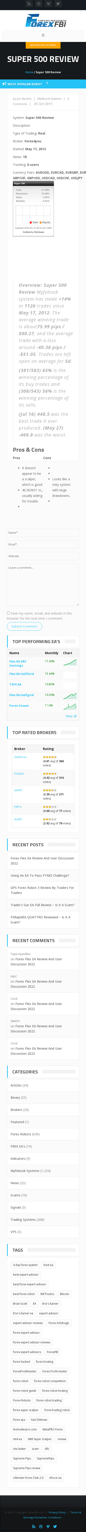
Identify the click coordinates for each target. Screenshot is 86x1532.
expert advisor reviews (28, 1323)
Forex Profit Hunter (54, 1371)
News (15, 1183)
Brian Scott (20, 1304)
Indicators (18, 1158)
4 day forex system (25, 1265)
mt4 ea (17, 1439)
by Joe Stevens (22, 99)
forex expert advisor (26, 1333)
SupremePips (45, 1458)
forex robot (20, 1381)
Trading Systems (23, 1219)
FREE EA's (18, 1146)
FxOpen (19, 774)
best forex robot (24, 1294)
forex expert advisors (27, 1352)
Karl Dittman (39, 1420)
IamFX (18, 790)
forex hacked (21, 1362)
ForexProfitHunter (24, 1371)
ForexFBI (52, 1352)
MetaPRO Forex (53, 1429)
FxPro (18, 807)
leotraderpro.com (25, 1429)
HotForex (20, 757)
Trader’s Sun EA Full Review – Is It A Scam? (43, 905)
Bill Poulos (47, 1294)
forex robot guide (24, 1391)
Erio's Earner (50, 1304)
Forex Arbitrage (59, 1323)
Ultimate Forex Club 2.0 (28, 1478)
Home (29, 72)
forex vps (19, 1420)
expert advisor (48, 1313)
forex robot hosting (55, 1391)
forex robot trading (49, 1400)
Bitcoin (64, 1294)
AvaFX (18, 819)
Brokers (16, 1109)
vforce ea (55, 1478)
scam (35, 1449)
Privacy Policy (57, 1512)
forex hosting (44, 1362)
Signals (16, 1207)
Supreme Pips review (26, 1468)
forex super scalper (26, 1410)
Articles (16, 1085)
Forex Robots (21, 1134)
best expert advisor (26, 1275)
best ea (48, 1265)
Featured (17, 1122)
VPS (14, 1232)
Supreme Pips (22, 1458)
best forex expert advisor (29, 1284)
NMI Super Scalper (40, 1439)
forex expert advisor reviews (31, 1342)
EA (34, 1304)
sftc (47, 1449)
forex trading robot (57, 1410)
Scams (15, 1195)
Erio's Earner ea (23, 1313)
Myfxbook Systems (43, 45)
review (62, 1439)
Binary (15, 1097)
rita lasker (19, 1449)
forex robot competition (50, 1381)
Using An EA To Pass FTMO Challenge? (40, 875)
